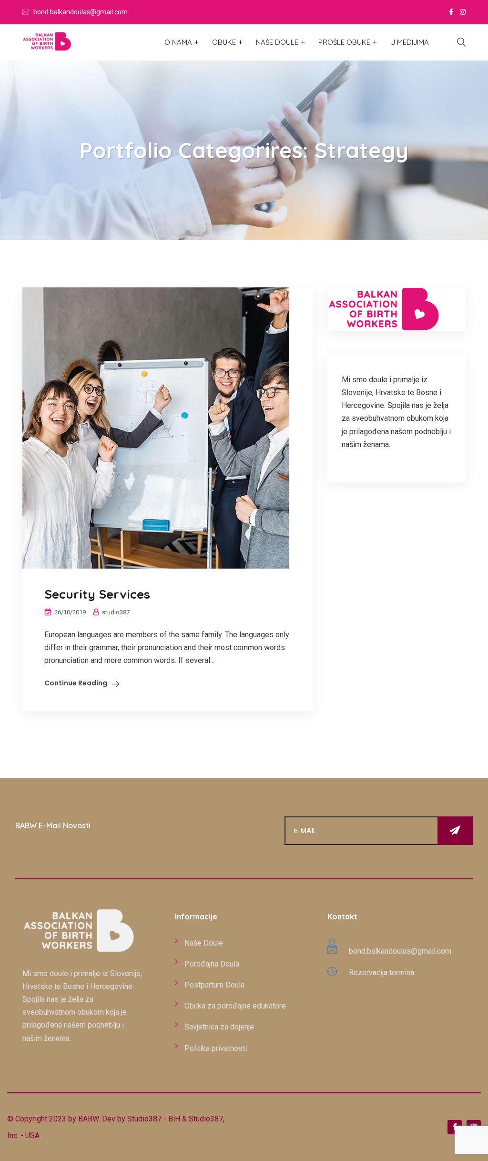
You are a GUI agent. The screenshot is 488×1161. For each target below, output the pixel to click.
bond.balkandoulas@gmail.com (80, 12)
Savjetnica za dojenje (219, 1026)
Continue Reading (75, 683)
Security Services (97, 594)
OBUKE (224, 42)
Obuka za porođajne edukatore (235, 1005)
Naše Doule (277, 42)
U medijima (409, 42)
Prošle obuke (344, 42)
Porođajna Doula (211, 963)
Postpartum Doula (214, 984)
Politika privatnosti (215, 1048)
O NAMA (178, 42)
